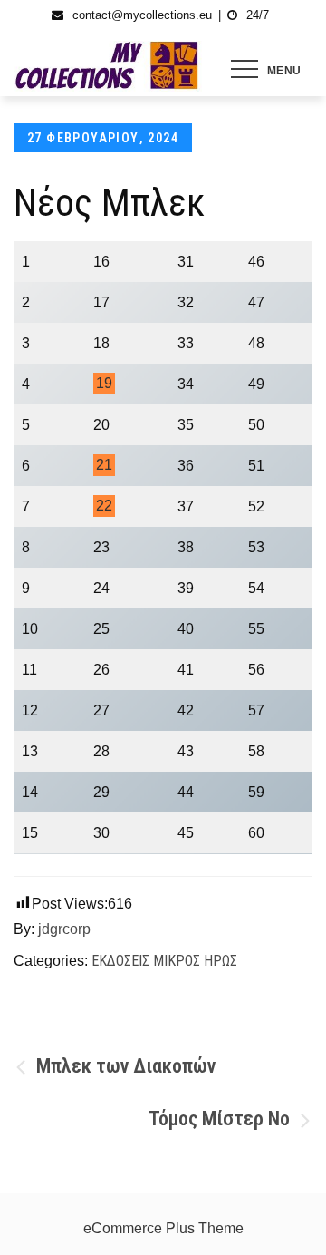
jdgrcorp (64, 929)
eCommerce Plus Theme (163, 1228)
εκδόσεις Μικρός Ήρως (164, 960)
